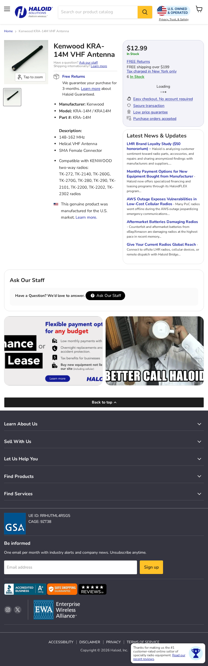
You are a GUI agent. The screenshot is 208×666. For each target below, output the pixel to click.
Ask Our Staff (108, 295)
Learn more (99, 66)
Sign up (151, 567)
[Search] (145, 12)
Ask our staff (88, 62)
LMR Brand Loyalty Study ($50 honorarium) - (153, 146)
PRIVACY (113, 642)
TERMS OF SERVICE (143, 642)
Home (8, 31)
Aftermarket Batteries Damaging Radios (162, 221)
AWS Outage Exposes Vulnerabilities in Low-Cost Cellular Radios (162, 201)
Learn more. (86, 217)
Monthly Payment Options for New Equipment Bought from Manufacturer (160, 174)
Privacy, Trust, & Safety (173, 19)
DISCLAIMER (89, 642)
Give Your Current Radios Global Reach (161, 244)
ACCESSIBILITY (60, 642)
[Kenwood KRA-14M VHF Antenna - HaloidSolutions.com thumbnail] (12, 97)
